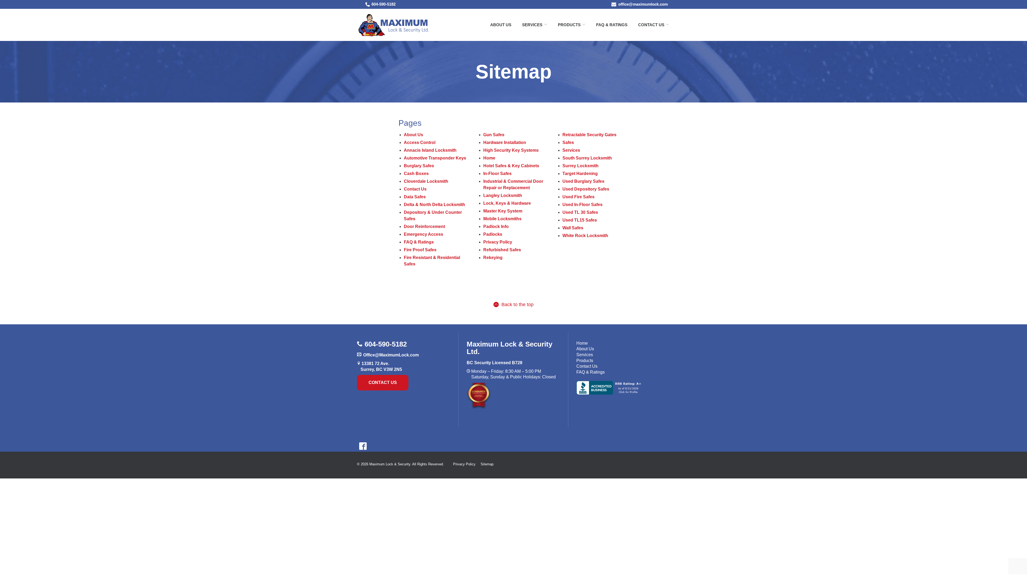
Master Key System (502, 211)
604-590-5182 (383, 4)
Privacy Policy (497, 242)
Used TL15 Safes (579, 220)
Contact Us (651, 24)
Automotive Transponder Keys (435, 158)
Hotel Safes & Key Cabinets (511, 165)
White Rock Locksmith (585, 235)
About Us (500, 24)
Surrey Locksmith (580, 165)
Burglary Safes (419, 165)
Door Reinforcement (424, 226)
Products (584, 360)
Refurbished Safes (502, 250)
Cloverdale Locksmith (426, 181)
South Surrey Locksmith (587, 158)
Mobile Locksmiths (502, 218)
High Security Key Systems (511, 150)
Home (489, 158)
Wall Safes (572, 228)
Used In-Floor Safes (582, 204)
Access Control (419, 142)
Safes (568, 142)
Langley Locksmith (502, 195)
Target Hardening (580, 173)
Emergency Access (423, 234)
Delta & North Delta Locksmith (434, 204)
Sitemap (514, 71)
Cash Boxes (416, 173)
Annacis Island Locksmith (430, 150)
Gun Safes (493, 134)
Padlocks (492, 234)
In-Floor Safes (497, 173)
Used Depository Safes (585, 189)
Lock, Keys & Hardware (507, 203)
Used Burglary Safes (583, 181)
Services (532, 24)
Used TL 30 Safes (580, 212)
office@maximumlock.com (643, 4)
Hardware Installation (504, 142)
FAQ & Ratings (611, 24)
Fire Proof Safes (420, 250)
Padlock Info (496, 226)
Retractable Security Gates (589, 134)
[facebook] (363, 446)
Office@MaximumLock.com (391, 355)
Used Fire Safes (578, 197)
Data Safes (415, 197)
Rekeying (493, 257)
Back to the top (517, 304)
